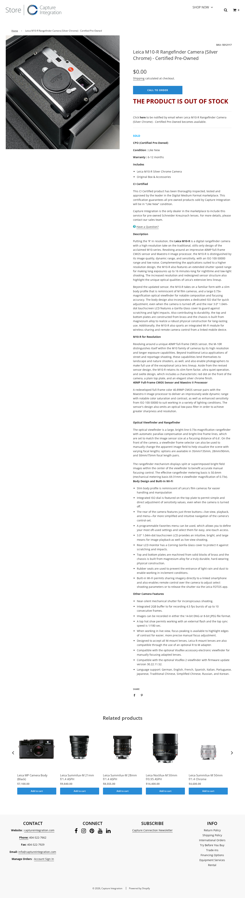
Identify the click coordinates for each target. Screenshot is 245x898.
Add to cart (37, 791)
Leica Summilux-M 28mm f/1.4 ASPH (120, 777)
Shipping (139, 78)
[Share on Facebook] (135, 695)
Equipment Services (212, 860)
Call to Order (157, 90)
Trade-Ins (212, 850)
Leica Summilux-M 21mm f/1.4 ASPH (77, 777)
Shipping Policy (212, 835)
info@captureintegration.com (37, 852)
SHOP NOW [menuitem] (201, 7)
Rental (212, 865)
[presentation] (13, 752)
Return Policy (212, 830)
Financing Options (212, 855)
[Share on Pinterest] (142, 695)
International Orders (212, 840)
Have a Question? (147, 227)
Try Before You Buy (212, 845)
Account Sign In (44, 859)
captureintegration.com (39, 830)
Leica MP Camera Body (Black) (32, 777)
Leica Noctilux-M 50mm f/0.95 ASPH (161, 777)
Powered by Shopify (139, 888)
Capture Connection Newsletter (152, 830)
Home (14, 30)
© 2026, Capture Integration (107, 888)
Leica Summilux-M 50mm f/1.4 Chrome (206, 777)
